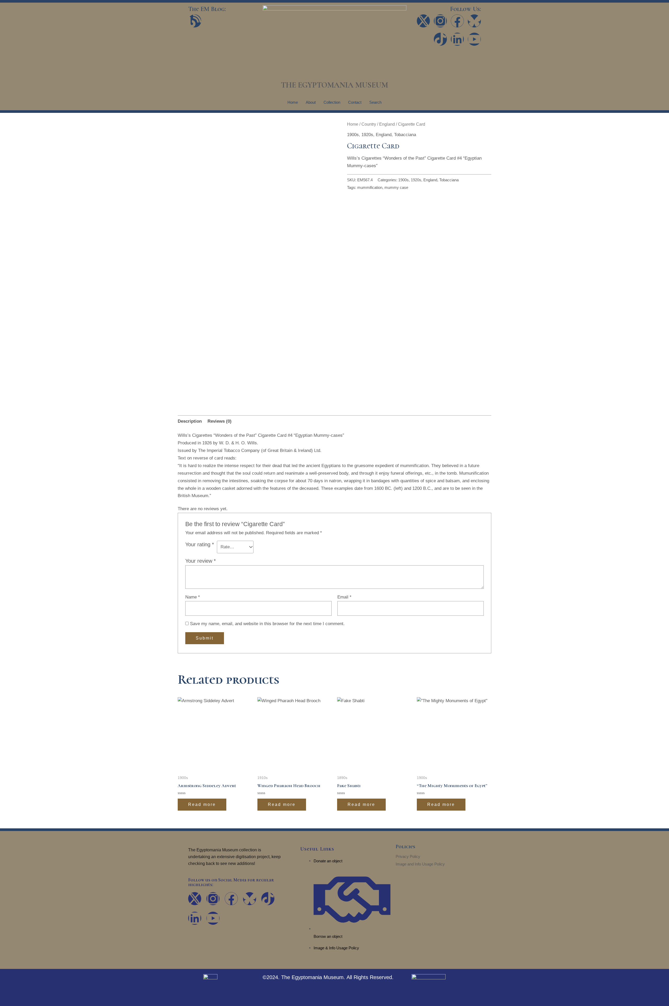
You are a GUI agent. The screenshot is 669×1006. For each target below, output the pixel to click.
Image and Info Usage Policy (420, 864)
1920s (367, 134)
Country (368, 124)
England (387, 124)
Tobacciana (405, 134)
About (311, 102)
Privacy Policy (408, 856)
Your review (200, 561)
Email (344, 597)
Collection (332, 102)
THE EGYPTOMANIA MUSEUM (334, 85)
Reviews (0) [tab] (219, 421)
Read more (202, 804)
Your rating (199, 544)
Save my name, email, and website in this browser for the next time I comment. (267, 623)
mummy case (396, 187)
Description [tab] (190, 421)
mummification (369, 187)
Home (292, 102)
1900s (353, 134)
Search (375, 102)
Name (192, 597)
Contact (354, 102)
